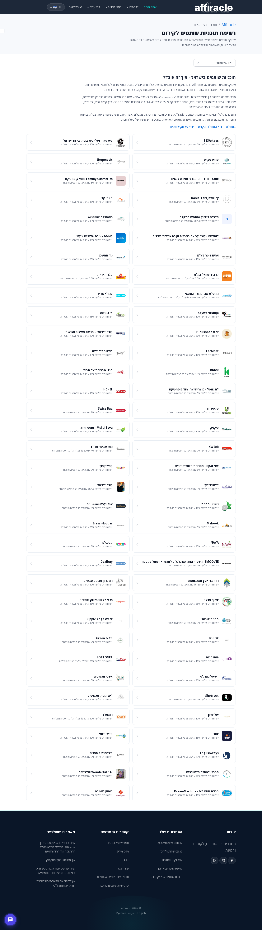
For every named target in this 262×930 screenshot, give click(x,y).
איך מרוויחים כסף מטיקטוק (60, 860)
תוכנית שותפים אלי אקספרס (166, 877)
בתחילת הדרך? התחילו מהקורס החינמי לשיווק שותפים (203, 127)
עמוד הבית (150, 7)
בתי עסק (94, 7)
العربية (131, 913)
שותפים (133, 7)
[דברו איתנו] (10, 919)
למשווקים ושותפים (172, 860)
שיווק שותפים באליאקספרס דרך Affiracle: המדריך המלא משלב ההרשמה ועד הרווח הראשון (57, 847)
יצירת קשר (75, 7)
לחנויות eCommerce (169, 843)
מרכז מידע (123, 851)
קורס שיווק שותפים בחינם (115, 885)
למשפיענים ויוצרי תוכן (170, 868)
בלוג (126, 860)
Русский (121, 913)
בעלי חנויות (114, 7)
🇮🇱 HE (57, 7)
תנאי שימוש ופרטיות (118, 843)
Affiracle (229, 24)
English (142, 913)
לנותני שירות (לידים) (171, 851)
